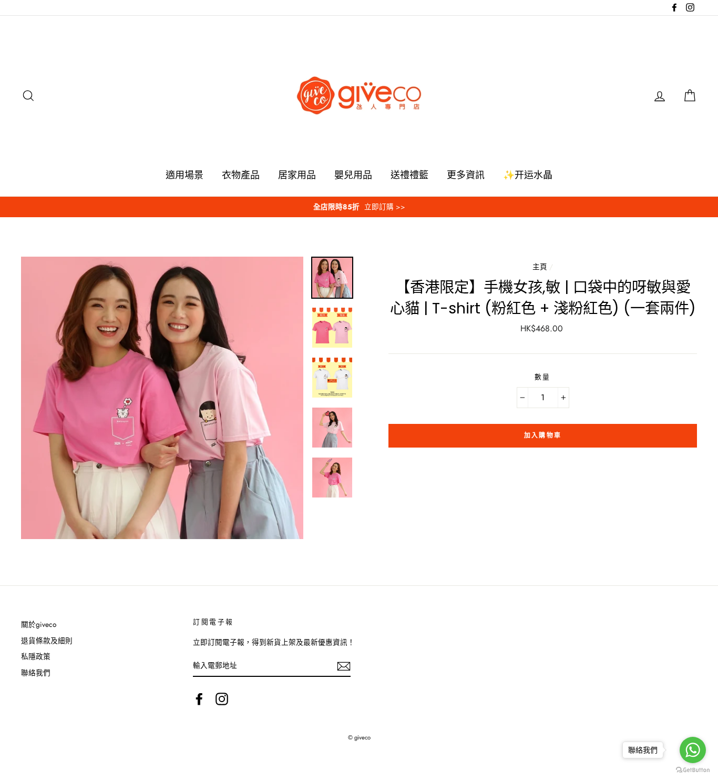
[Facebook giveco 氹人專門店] (199, 699)
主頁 (539, 266)
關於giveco (38, 624)
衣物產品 (241, 175)
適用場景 (184, 175)
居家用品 (297, 175)
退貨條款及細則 (47, 640)
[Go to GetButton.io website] (693, 770)
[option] (359, 207)
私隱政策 (35, 656)
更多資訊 (466, 175)
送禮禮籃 (409, 175)
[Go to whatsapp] (693, 750)
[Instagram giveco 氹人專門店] (222, 699)
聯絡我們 (35, 672)
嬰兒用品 (353, 175)
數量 (543, 377)
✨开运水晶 (527, 175)
